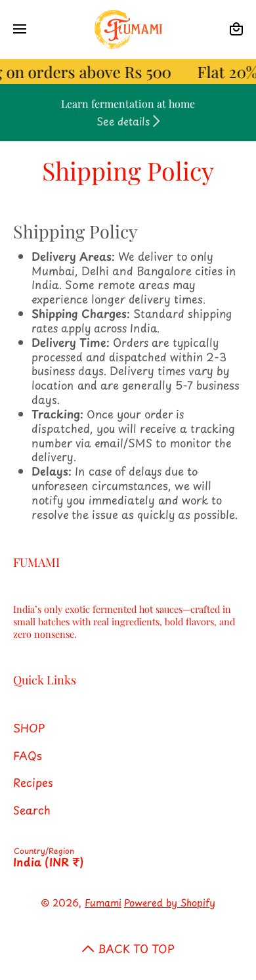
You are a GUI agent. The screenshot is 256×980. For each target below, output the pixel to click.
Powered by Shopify (169, 902)
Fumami (103, 902)
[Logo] (128, 29)
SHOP (29, 727)
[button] (236, 29)
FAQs (27, 755)
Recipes (33, 782)
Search (32, 809)
